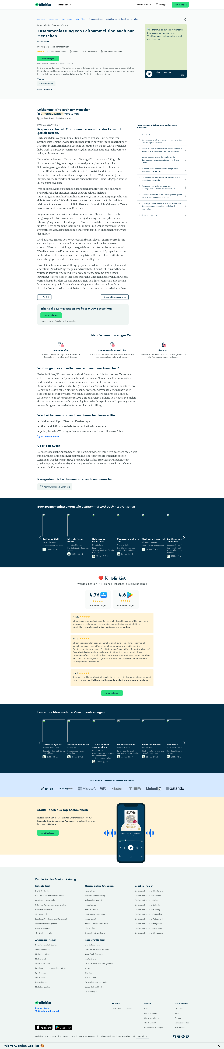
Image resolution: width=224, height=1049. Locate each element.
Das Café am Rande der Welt (97, 949)
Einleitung (146, 134)
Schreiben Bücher (42, 949)
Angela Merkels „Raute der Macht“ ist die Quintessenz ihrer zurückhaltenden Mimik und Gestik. (160, 160)
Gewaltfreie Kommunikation (96, 982)
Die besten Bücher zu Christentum (149, 891)
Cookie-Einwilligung (107, 1036)
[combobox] (142, 1036)
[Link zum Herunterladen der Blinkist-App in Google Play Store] (63, 1027)
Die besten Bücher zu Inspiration (148, 928)
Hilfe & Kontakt (150, 1023)
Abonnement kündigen (153, 1027)
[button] (112, 1046)
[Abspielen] (149, 74)
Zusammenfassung (153, 215)
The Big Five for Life (43, 933)
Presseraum (179, 1027)
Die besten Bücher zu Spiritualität (148, 914)
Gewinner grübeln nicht (45, 900)
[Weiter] (184, 537)
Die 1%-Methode (42, 891)
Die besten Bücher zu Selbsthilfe (148, 905)
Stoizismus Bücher (42, 963)
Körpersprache (46, 83)
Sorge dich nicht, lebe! (94, 987)
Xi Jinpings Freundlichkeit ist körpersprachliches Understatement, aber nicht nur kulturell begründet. (161, 206)
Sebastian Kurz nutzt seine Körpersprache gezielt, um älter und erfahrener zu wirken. (162, 196)
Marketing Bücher (42, 987)
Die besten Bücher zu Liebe (146, 900)
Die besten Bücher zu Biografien (148, 923)
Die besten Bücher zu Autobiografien (150, 919)
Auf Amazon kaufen (50, 436)
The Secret (89, 973)
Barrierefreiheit (124, 1036)
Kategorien (63, 4)
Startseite (41, 19)
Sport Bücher (40, 973)
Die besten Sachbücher (121, 1009)
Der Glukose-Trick (92, 945)
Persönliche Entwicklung (95, 895)
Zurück (46, 297)
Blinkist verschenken (152, 1018)
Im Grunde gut (91, 991)
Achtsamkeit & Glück (93, 900)
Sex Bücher (40, 977)
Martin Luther (90, 977)
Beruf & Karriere (91, 909)
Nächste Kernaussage (113, 297)
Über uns (179, 1009)
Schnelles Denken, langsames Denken (50, 905)
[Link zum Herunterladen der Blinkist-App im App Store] (43, 1027)
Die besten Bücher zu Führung (147, 909)
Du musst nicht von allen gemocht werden (99, 965)
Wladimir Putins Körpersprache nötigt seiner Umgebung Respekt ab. (160, 170)
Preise (146, 1009)
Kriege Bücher (41, 982)
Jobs (177, 1013)
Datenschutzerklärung (87, 1036)
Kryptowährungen (43, 928)
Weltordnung (90, 959)
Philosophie (90, 928)
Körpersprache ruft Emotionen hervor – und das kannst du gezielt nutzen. (162, 141)
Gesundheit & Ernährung (95, 933)
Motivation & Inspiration (95, 914)
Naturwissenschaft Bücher (46, 945)
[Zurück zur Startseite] (43, 4)
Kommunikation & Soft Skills (73, 19)
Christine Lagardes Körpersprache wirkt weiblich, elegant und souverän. (162, 178)
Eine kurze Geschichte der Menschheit (51, 919)
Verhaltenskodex (182, 1023)
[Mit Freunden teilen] (185, 19)
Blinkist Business (144, 5)
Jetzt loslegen (180, 4)
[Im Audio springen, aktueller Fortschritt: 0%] (166, 75)
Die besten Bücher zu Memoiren (148, 895)
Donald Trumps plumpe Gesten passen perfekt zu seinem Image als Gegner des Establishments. (162, 150)
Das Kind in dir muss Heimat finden (49, 895)
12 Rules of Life (41, 914)
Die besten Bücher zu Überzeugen (149, 933)
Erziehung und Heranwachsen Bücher (50, 968)
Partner (178, 1018)
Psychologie (90, 891)
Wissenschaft (90, 919)
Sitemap (53, 1036)
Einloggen (163, 5)
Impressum (64, 1036)
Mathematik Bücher (43, 959)
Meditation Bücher (43, 954)
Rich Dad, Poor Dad (43, 909)
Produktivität (90, 905)
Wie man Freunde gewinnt (46, 923)
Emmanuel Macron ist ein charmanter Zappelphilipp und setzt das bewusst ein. (162, 187)
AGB (73, 1036)
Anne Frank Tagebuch (94, 954)
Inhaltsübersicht (44, 89)
